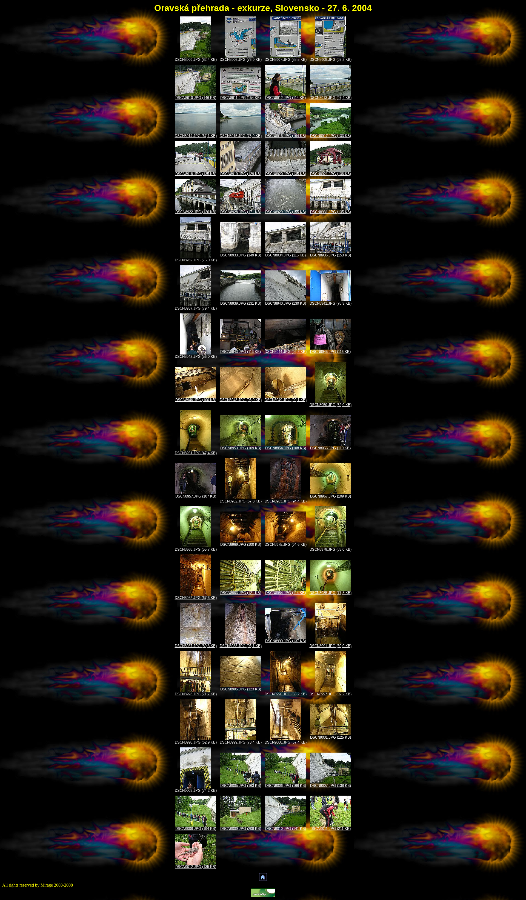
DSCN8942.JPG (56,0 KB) (196, 357)
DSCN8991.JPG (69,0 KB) (330, 646)
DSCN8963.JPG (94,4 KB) (286, 501)
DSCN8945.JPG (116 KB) (330, 352)
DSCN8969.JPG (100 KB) (240, 544)
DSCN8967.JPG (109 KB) (330, 496)
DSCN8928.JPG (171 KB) (240, 212)
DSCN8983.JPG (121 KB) (240, 593)
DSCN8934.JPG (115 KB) (285, 255)
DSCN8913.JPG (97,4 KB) (330, 98)
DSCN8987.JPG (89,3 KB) (196, 646)
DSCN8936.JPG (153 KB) (330, 255)
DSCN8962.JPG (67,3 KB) (241, 501)
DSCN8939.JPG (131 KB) (240, 303)
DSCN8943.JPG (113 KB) (240, 352)
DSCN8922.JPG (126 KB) (195, 212)
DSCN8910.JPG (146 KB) (195, 98)
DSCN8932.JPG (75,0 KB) (196, 260)
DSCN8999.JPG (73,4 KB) (241, 742)
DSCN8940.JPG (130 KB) (285, 303)
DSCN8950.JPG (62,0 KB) (330, 405)
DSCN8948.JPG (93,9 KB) (241, 400)
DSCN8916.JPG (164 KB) (285, 136)
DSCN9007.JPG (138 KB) (330, 786)
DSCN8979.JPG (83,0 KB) (330, 549)
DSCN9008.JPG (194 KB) (195, 829)
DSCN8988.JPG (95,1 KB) (241, 646)
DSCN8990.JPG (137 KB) (285, 641)
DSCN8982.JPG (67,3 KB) (196, 598)
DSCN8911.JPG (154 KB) (240, 98)
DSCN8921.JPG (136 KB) (330, 174)
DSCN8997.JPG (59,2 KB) (330, 694)
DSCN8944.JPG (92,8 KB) (286, 352)
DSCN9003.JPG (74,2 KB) (196, 790)
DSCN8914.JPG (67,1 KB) (196, 136)
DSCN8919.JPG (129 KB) (240, 174)
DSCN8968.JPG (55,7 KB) (196, 549)
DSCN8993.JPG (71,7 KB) (196, 694)
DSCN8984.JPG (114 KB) (285, 593)
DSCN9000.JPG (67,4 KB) (286, 742)
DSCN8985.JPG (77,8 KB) (330, 593)
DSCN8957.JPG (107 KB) (195, 496)
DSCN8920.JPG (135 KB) (285, 174)
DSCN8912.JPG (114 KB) (285, 98)
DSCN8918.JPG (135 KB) (195, 174)
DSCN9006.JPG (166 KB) (285, 786)
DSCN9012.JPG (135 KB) (195, 867)
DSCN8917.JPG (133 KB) (330, 136)
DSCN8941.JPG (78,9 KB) (330, 303)
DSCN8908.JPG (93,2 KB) (330, 60)
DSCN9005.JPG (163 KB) (240, 786)
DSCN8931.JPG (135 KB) (330, 212)
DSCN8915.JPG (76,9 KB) (241, 136)
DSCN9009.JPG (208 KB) (240, 829)
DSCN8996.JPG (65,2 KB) (286, 694)
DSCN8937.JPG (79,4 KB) (196, 308)
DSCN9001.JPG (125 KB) (330, 737)
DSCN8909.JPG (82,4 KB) (196, 60)
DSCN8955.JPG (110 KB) (330, 448)
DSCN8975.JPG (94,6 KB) (286, 544)
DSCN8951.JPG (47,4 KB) (196, 453)
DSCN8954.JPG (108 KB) (285, 448)
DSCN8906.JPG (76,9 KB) (241, 60)
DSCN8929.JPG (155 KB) (285, 212)
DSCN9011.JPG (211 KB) (330, 829)
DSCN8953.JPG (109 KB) (240, 448)
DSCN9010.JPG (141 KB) (285, 829)
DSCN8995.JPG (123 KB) (240, 689)
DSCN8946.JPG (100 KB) (195, 400)
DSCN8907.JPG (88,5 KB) (286, 60)
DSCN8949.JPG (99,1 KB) (286, 400)
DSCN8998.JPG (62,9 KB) (196, 742)
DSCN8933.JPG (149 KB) (240, 255)
